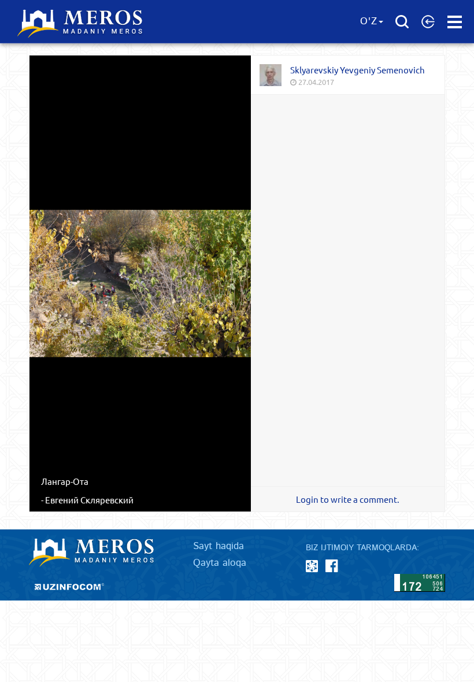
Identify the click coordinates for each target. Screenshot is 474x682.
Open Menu (454, 22)
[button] (428, 21)
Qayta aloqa (219, 563)
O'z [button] (368, 21)
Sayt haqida (218, 546)
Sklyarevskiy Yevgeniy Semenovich (357, 69)
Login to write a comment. (347, 499)
